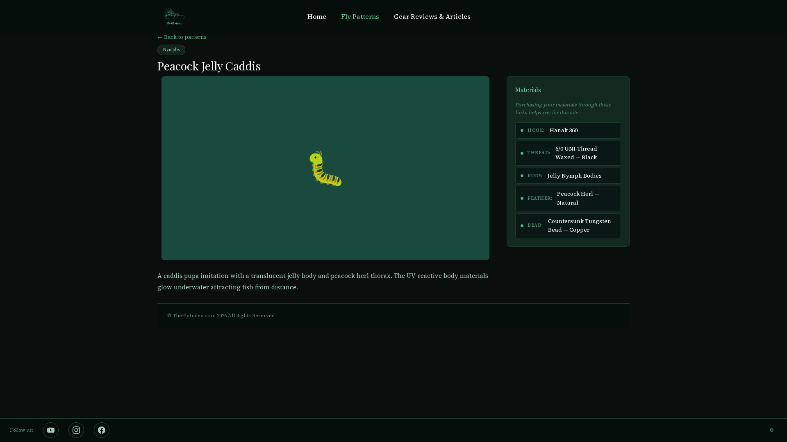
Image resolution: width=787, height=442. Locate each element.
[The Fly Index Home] (173, 16)
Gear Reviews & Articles (432, 16)
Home (316, 16)
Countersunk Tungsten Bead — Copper (579, 225)
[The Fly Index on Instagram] (76, 430)
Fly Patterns (360, 16)
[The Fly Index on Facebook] (101, 430)
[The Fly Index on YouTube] (51, 430)
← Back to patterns (182, 37)
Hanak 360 (564, 130)
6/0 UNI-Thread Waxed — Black (576, 153)
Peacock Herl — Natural (578, 198)
